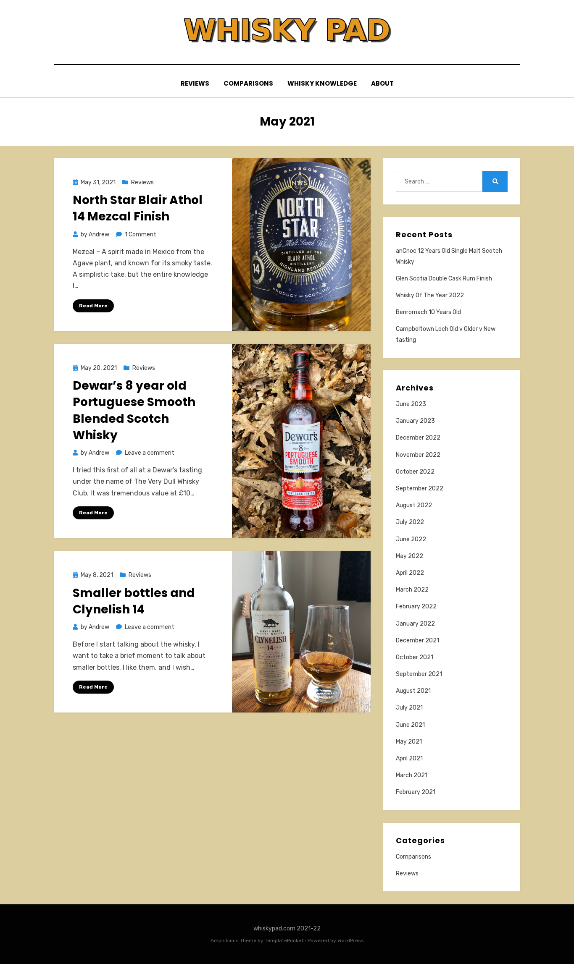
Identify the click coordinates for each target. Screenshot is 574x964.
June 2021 (410, 724)
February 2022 (416, 606)
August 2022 (414, 505)
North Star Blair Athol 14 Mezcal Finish (138, 208)
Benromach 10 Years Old (428, 312)
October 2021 (414, 657)
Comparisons (248, 83)
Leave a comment (149, 452)
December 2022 (418, 437)
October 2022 (415, 471)
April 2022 (410, 572)
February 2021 (415, 792)
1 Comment (140, 234)
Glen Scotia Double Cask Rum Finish (444, 278)
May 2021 (409, 741)
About (382, 83)
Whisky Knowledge (322, 83)
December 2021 (417, 640)
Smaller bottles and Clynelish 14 (134, 601)
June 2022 (411, 539)
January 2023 (415, 420)
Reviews (195, 83)
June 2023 (411, 404)
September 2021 (419, 674)
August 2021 (413, 690)
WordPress (350, 940)
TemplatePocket (284, 940)
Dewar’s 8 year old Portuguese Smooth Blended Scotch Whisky (134, 410)
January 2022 (415, 623)
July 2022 (410, 522)
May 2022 (409, 556)
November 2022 (418, 454)
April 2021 (409, 758)
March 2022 (412, 589)
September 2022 (419, 488)
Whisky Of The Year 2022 (430, 295)
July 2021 (409, 707)
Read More (93, 306)
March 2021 (411, 775)
